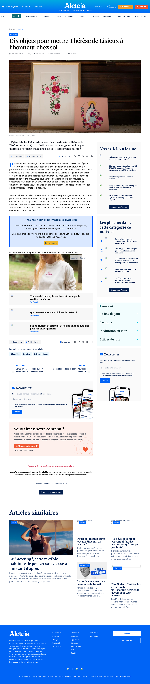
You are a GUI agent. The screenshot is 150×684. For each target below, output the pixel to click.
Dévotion (26, 354)
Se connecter (112, 6)
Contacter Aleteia (95, 676)
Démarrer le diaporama (79, 258)
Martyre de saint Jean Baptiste (82, 10)
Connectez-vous (61, 483)
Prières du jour (110, 339)
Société (82, 523)
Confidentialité (125, 676)
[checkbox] (12, 404)
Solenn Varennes (53, 53)
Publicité (74, 653)
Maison (20, 29)
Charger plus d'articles (119, 207)
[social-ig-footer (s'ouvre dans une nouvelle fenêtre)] (82, 669)
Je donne (139, 7)
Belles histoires (31, 16)
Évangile (106, 322)
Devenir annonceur (80, 676)
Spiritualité (107, 16)
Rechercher (38, 7)
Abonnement (76, 646)
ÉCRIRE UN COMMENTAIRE (51, 492)
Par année (94, 637)
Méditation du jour (113, 331)
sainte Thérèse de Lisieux (26, 166)
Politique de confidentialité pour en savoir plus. (117, 375)
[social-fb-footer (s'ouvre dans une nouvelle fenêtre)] (73, 669)
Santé (14, 523)
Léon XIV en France (123, 16)
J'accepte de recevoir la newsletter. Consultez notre (40, 405)
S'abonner (126, 634)
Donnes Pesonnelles (110, 676)
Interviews (45, 16)
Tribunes (57, 16)
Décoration (15, 354)
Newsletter (75, 637)
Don (72, 650)
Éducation (117, 568)
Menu (5, 16)
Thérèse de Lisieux (41, 354)
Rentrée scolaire (141, 16)
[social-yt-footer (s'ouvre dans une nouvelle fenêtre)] (68, 669)
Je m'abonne (124, 7)
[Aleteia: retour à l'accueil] (75, 5)
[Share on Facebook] (75, 156)
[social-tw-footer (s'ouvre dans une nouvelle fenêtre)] (77, 669)
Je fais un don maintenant (25, 446)
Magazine (74, 643)
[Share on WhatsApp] (92, 156)
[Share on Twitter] (83, 156)
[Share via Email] (87, 156)
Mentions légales (65, 676)
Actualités (69, 16)
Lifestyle (81, 16)
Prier (15, 16)
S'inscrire (17, 412)
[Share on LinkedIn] (79, 156)
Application (75, 640)
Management (84, 565)
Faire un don (51, 243)
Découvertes (94, 16)
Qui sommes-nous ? (50, 676)
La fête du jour (110, 314)
